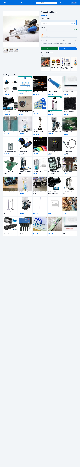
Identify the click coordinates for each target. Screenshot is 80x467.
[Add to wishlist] (76, 15)
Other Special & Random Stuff (57, 9)
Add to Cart (68, 48)
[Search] (37, 2)
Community (28, 2)
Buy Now (50, 48)
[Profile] (60, 2)
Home (18, 2)
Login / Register (66, 2)
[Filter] (58, 2)
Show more (43, 45)
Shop (22, 2)
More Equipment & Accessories (46, 9)
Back (6, 7)
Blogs (34, 2)
